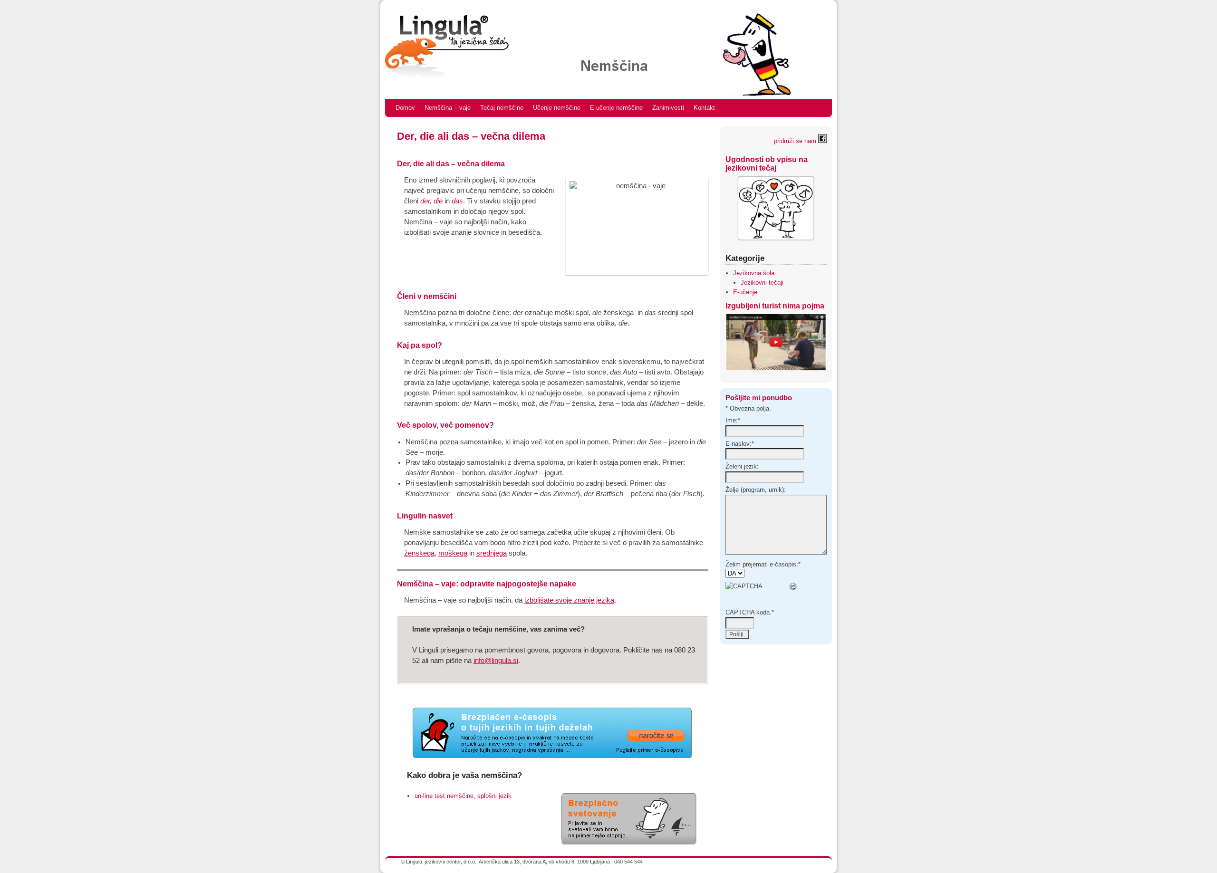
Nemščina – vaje (448, 107)
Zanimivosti (668, 107)
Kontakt (704, 107)
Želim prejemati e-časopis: (763, 564)
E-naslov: (739, 443)
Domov (405, 107)
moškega (452, 553)
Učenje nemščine (556, 107)
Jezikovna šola (753, 273)
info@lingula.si (495, 660)
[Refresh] (793, 586)
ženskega (419, 553)
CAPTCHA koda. (749, 612)
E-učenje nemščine (616, 107)
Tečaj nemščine (501, 107)
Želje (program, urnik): (755, 489)
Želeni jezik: (742, 466)
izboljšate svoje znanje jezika (569, 600)
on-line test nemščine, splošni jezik (463, 795)
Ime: (732, 420)
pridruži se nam (796, 140)
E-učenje (745, 292)
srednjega (491, 553)
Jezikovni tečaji (762, 282)
